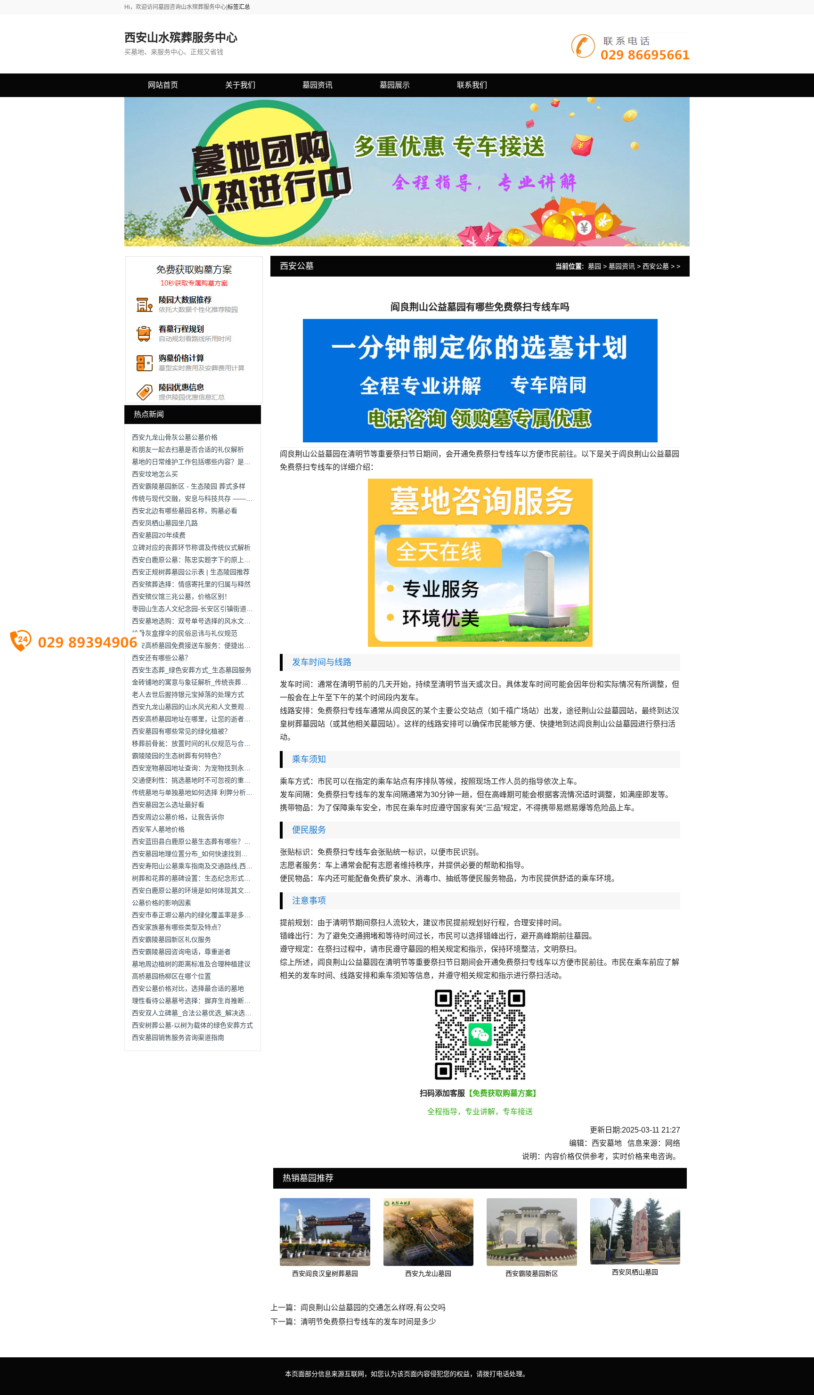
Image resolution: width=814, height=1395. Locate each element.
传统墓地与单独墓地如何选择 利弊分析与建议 (199, 792)
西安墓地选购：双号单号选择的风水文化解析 (198, 621)
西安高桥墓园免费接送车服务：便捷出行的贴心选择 (208, 645)
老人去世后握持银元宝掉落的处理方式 (188, 694)
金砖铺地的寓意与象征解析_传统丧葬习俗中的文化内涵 (213, 682)
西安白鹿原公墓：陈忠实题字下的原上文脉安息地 (204, 559)
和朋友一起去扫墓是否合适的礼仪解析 (188, 449)
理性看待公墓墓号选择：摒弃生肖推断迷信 (194, 1000)
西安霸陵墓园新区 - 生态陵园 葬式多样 (188, 486)
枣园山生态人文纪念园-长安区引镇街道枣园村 (199, 608)
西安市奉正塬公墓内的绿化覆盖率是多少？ (194, 915)
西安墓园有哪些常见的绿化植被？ (181, 731)
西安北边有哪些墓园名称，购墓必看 (184, 510)
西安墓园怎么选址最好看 (168, 804)
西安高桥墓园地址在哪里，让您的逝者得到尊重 (201, 719)
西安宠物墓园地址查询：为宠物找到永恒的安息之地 (208, 768)
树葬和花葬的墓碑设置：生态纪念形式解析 (194, 878)
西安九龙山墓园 (428, 1273)
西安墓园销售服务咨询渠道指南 (178, 1037)
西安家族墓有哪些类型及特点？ (178, 927)
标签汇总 (239, 7)
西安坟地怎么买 (155, 474)
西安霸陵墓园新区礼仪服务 (171, 939)
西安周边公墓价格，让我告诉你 (178, 817)
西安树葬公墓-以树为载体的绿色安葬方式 (192, 1025)
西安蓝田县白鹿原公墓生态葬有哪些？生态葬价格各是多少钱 (221, 841)
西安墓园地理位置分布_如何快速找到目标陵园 (200, 853)
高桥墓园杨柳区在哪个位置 (171, 976)
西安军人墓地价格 (158, 829)
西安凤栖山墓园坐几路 (165, 523)
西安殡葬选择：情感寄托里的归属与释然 (191, 584)
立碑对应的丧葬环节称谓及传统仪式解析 (191, 547)
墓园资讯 (622, 266)
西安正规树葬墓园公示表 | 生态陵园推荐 (191, 572)
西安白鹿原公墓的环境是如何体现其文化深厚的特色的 (211, 890)
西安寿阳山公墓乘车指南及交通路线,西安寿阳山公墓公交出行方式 (228, 866)
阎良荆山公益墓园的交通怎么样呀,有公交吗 (373, 1308)
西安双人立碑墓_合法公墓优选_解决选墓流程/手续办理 (212, 1013)
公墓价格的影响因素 (161, 902)
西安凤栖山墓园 (635, 1272)
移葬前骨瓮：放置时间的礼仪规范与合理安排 (198, 743)
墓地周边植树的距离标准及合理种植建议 (191, 964)
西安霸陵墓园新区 (531, 1273)
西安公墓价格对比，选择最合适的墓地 (188, 988)
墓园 (594, 266)
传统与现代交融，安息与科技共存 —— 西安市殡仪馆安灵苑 (219, 498)
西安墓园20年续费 (159, 535)
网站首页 (163, 85)
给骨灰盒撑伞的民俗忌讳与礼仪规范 (184, 633)
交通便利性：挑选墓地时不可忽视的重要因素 (198, 780)
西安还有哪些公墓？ (161, 657)
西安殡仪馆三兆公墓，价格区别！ (181, 596)
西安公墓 (656, 266)
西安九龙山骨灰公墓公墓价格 (175, 437)
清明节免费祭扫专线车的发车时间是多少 (368, 1322)
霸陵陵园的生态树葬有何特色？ (178, 755)
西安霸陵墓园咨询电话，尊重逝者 (181, 951)
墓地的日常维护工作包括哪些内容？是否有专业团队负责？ (217, 461)
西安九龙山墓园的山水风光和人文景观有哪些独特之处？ (214, 706)
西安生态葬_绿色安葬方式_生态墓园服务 (192, 670)
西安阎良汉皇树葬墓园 (325, 1273)
